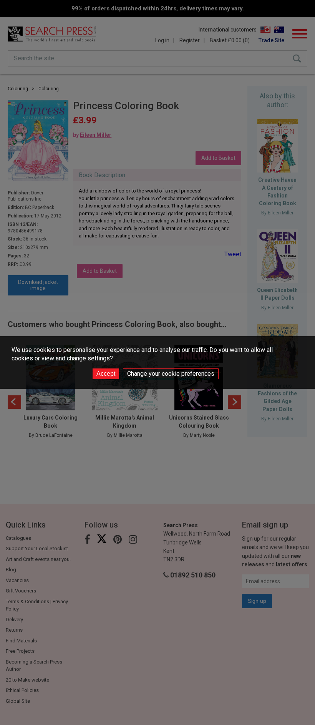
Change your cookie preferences (170, 373)
